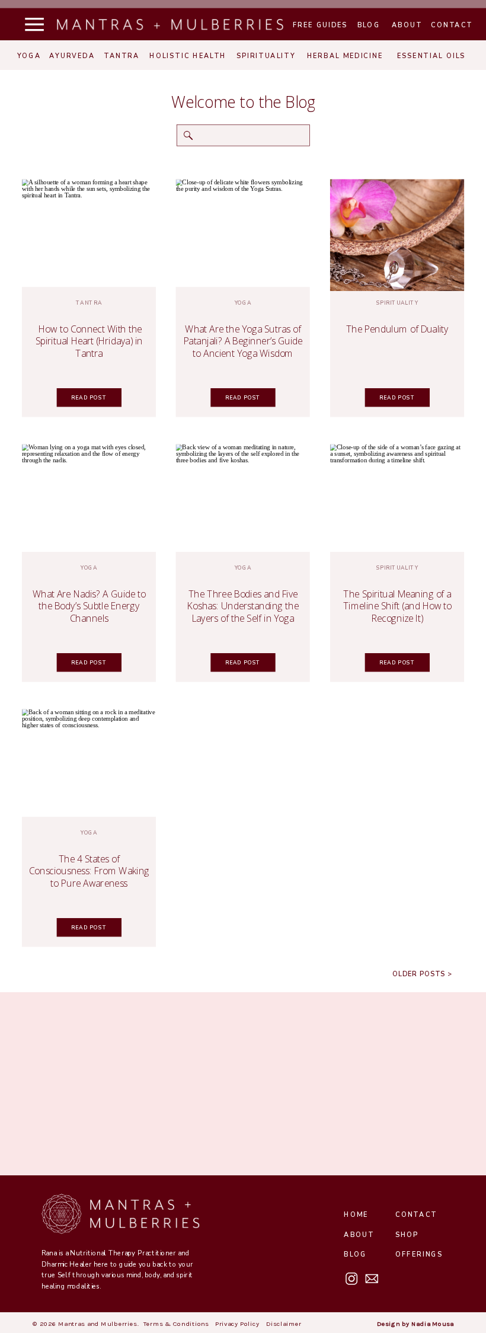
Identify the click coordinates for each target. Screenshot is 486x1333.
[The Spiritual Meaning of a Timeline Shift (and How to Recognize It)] (397, 501)
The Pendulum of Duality (397, 328)
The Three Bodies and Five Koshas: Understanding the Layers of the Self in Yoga (243, 606)
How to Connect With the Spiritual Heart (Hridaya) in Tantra (89, 341)
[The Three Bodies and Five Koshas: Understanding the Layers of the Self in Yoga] (243, 501)
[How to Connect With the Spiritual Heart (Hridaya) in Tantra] (89, 236)
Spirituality (397, 302)
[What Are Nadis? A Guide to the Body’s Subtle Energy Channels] (89, 501)
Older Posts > (422, 974)
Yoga (243, 302)
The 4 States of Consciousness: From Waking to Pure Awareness (89, 871)
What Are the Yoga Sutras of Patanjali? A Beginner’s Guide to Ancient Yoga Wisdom (243, 341)
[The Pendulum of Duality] (397, 236)
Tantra (89, 302)
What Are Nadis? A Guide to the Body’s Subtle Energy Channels (89, 606)
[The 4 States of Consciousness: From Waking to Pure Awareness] (89, 765)
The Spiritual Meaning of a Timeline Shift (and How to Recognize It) (397, 606)
